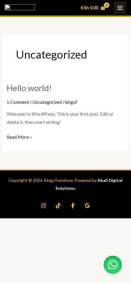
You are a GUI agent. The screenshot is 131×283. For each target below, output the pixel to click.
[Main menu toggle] (120, 7)
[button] (113, 265)
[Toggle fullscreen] (26, 223)
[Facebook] (73, 205)
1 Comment (18, 102)
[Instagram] (43, 205)
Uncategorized (47, 102)
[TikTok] (58, 205)
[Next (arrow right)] (26, 233)
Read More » (19, 136)
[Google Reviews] (87, 205)
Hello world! (29, 88)
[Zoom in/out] (8, 223)
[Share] (44, 223)
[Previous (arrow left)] (8, 233)
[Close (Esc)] (62, 223)
